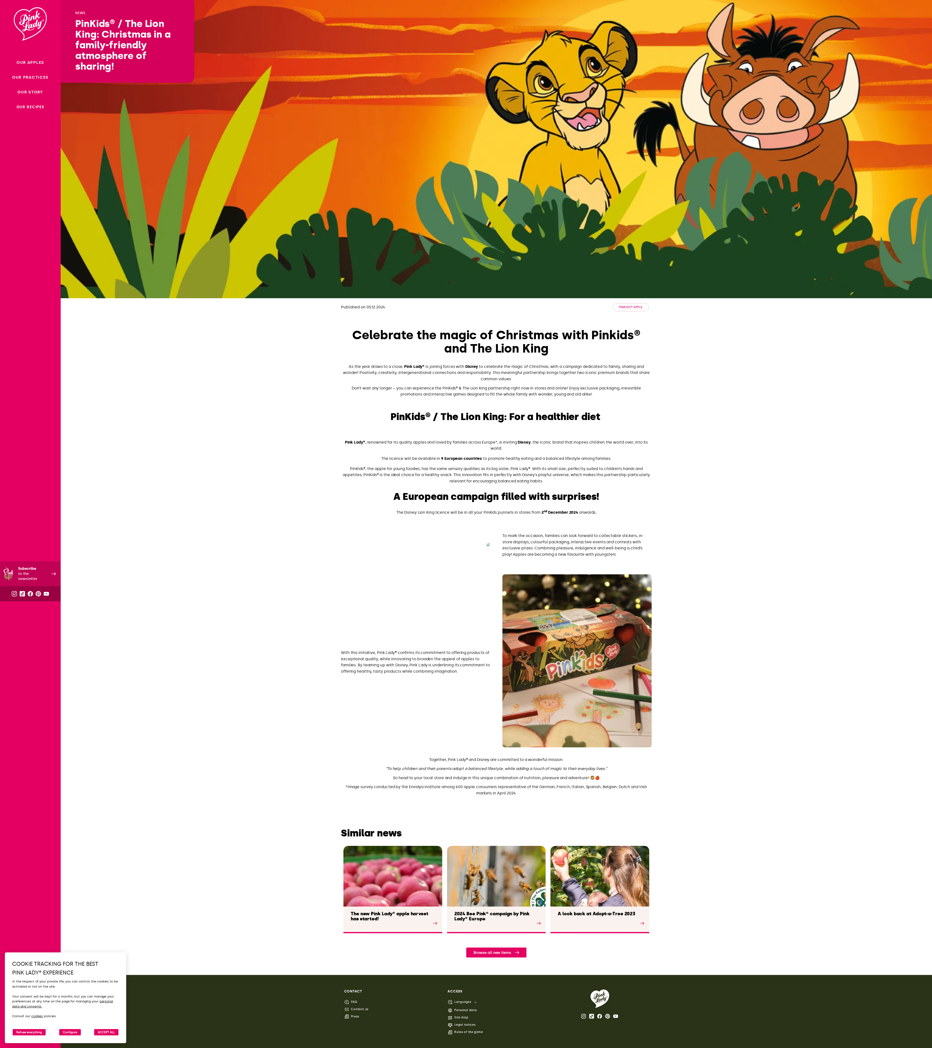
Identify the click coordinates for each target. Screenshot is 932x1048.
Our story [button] (30, 92)
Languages (462, 1002)
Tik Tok (592, 1016)
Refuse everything (29, 1032)
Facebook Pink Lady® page (600, 1016)
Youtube (616, 1016)
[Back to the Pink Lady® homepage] (600, 999)
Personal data (465, 1010)
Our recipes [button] (30, 107)
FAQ (354, 1002)
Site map (461, 1017)
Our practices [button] (30, 77)
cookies (37, 1016)
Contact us (359, 1009)
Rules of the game (468, 1032)
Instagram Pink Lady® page (584, 1016)
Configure (70, 1032)
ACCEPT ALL (106, 1032)
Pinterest (608, 1016)
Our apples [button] (30, 62)
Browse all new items (492, 952)
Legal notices (464, 1024)
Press (355, 1016)
